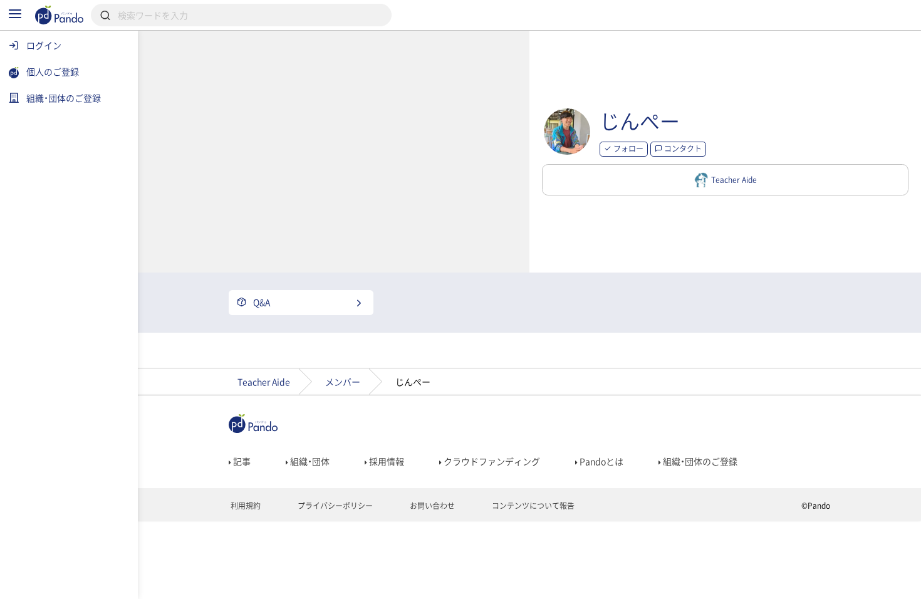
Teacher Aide (263, 381)
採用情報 (385, 461)
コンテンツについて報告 (532, 505)
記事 (241, 461)
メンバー (342, 381)
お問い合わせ (431, 505)
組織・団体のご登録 (699, 461)
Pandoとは (600, 461)
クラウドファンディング (491, 461)
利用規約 (245, 505)
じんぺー (640, 120)
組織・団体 (309, 461)
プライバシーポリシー (334, 505)
